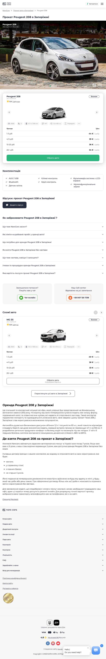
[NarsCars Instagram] (53, 643)
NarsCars (6, 11)
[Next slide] (97, 112)
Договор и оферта (10, 588)
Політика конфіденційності (14, 578)
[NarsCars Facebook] (48, 643)
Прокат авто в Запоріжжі (23, 11)
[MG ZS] (53, 335)
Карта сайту (8, 583)
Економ (94, 96)
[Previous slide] (9, 112)
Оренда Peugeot (10, 499)
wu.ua (60, 649)
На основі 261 (56, 637)
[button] (50, 86)
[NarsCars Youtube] (58, 643)
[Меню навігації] (102, 3)
